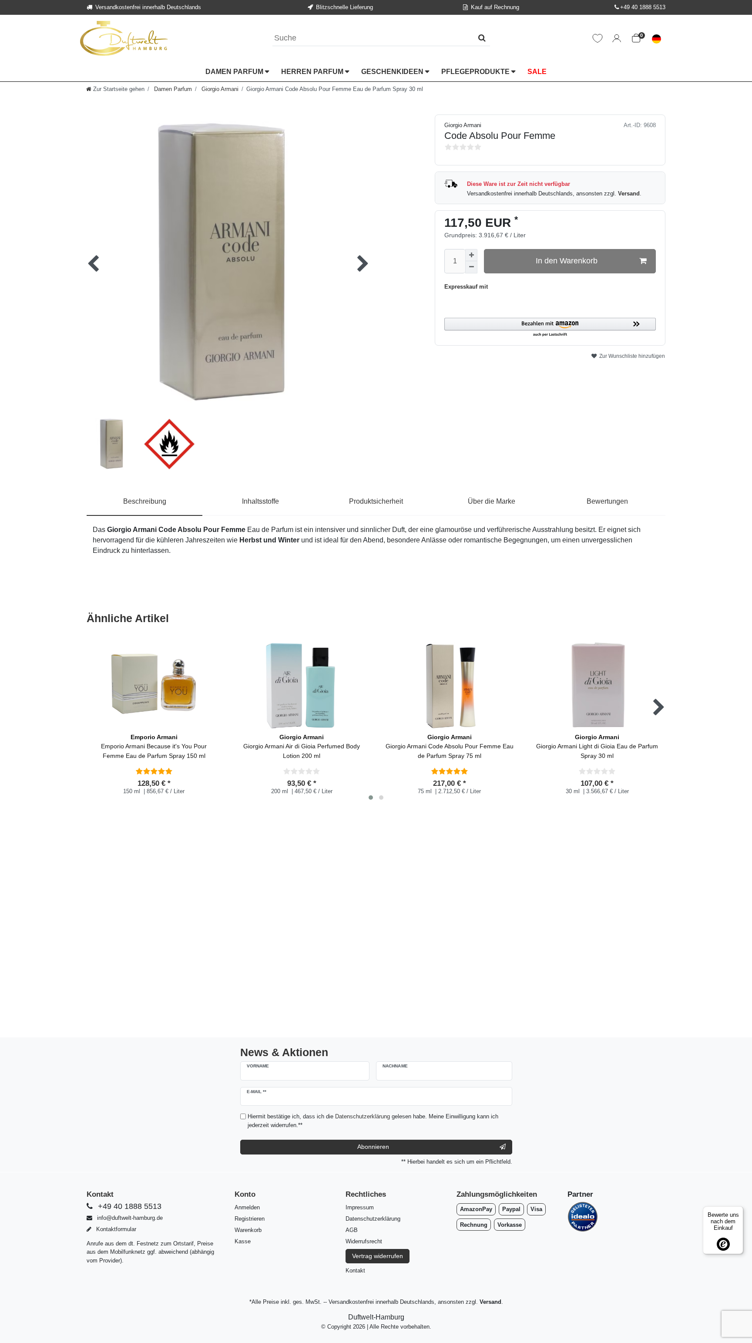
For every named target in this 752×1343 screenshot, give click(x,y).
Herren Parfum (313, 71)
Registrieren (250, 1218)
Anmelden (247, 1207)
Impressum (360, 1207)
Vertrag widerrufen (377, 1255)
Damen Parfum (235, 71)
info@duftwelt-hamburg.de (129, 1218)
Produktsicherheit (376, 501)
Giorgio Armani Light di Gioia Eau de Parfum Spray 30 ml (597, 746)
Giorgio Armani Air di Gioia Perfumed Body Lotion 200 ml (301, 746)
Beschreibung (144, 501)
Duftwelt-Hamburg (376, 1317)
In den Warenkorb (567, 260)
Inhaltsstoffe (260, 501)
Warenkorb (248, 1230)
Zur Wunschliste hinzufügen (631, 356)
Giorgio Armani (219, 89)
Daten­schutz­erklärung (373, 1218)
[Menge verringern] (471, 267)
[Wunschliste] (598, 38)
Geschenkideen (393, 71)
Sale (537, 71)
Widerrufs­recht (364, 1241)
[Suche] (482, 38)
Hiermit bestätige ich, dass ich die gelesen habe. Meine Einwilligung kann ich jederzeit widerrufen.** (373, 1120)
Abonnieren (373, 1146)
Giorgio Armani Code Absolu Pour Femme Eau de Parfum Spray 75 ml (450, 746)
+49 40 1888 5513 (642, 7)
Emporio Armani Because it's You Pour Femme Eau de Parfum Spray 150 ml (154, 746)
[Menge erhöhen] (471, 255)
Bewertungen (607, 501)
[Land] (656, 38)
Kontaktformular (115, 1229)
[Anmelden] (617, 38)
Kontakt (355, 1270)
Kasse (243, 1241)
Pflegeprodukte (476, 71)
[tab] (145, 501)
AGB (352, 1230)
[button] (550, 327)
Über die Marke (491, 501)
